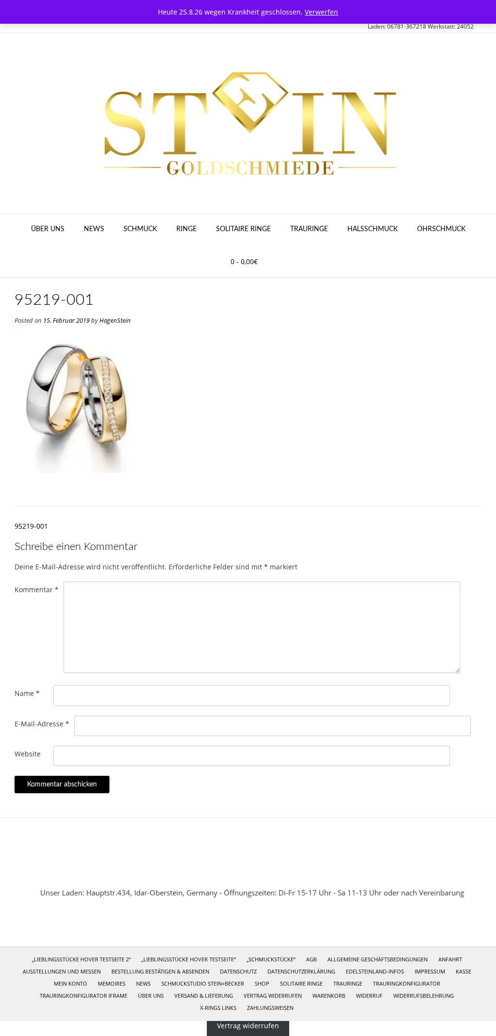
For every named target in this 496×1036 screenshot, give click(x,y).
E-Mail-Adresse (42, 723)
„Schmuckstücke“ (271, 959)
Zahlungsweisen (270, 1007)
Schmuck (140, 229)
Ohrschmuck (441, 229)
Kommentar (37, 589)
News (94, 229)
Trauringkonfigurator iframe (83, 995)
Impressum (430, 971)
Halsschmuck (372, 229)
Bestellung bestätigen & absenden (160, 971)
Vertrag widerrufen (273, 995)
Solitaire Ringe (243, 229)
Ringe (186, 229)
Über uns (47, 229)
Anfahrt (450, 959)
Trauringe (309, 229)
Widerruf (369, 995)
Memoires (111, 983)
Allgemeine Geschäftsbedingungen (377, 959)
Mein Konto (70, 983)
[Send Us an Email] (235, 870)
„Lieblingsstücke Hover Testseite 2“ (81, 959)
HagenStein (115, 320)
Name (27, 693)
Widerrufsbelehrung (423, 995)
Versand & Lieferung (203, 995)
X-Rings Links (218, 1007)
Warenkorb (328, 995)
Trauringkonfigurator (406, 983)
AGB (311, 959)
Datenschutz (238, 971)
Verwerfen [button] (321, 11)
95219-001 (31, 526)
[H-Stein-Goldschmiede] (248, 122)
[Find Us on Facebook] (261, 870)
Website (28, 753)
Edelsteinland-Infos (375, 971)
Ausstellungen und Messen (62, 971)
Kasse (463, 971)
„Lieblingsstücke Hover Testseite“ (188, 959)
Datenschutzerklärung (301, 971)
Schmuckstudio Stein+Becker (202, 983)
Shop (262, 983)
